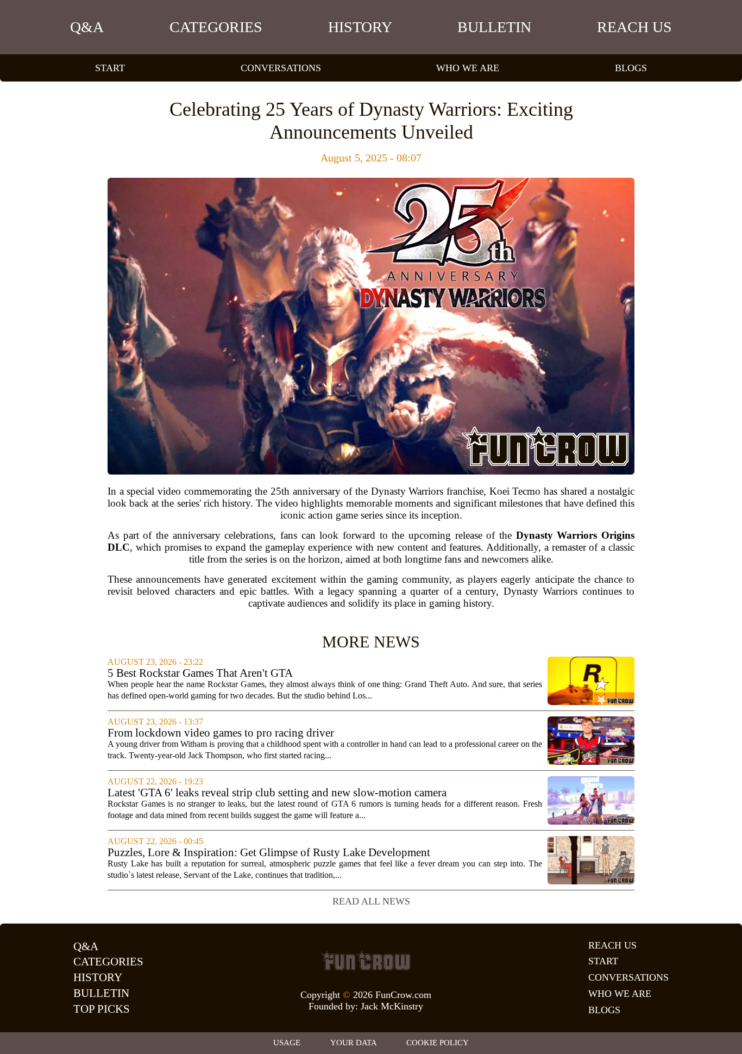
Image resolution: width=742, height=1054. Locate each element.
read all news (371, 901)
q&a (87, 26)
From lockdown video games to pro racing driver (221, 733)
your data (353, 1042)
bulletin (494, 26)
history (360, 26)
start (110, 68)
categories (215, 26)
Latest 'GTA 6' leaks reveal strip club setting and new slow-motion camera (277, 793)
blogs (631, 68)
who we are (467, 68)
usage (286, 1042)
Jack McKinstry (392, 1006)
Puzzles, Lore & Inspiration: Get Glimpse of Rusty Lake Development (269, 852)
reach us (634, 26)
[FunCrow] (365, 960)
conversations (281, 68)
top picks (101, 1008)
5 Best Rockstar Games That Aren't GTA (200, 673)
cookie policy (437, 1042)
